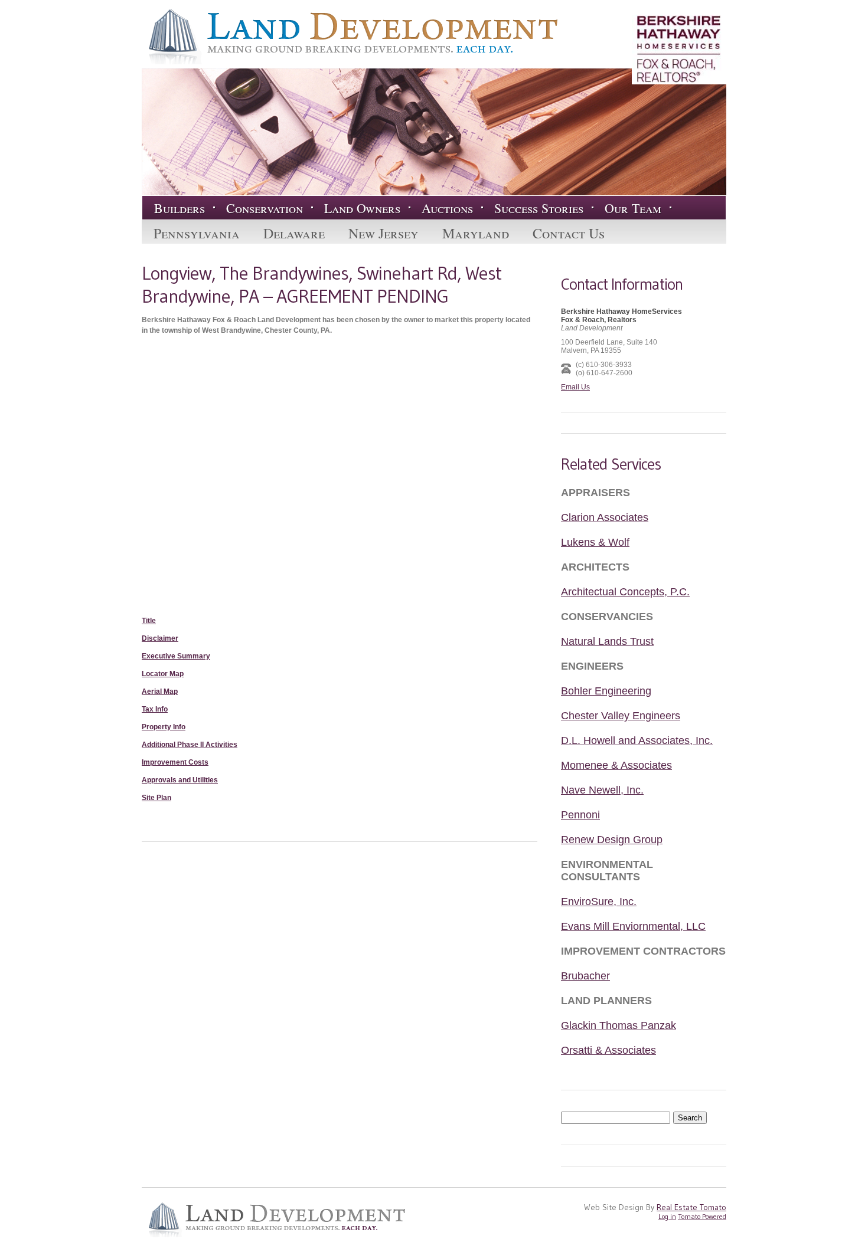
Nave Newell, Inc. (602, 790)
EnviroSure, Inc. (599, 901)
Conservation (264, 208)
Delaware (294, 233)
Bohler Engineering (606, 691)
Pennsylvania (197, 233)
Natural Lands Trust (607, 641)
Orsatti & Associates (608, 1050)
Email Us (575, 387)
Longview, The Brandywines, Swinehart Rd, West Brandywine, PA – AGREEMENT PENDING (321, 284)
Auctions (447, 208)
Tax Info (155, 709)
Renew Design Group (612, 839)
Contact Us (569, 233)
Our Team (633, 208)
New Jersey (383, 233)
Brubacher (585, 976)
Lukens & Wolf (595, 542)
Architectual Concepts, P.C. (625, 592)
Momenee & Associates (616, 765)
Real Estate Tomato (691, 1207)
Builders (179, 208)
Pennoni (580, 815)
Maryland (475, 233)
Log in (667, 1216)
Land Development (349, 36)
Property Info (163, 727)
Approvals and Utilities (180, 780)
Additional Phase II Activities (189, 744)
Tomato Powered (702, 1216)
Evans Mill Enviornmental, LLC (633, 926)
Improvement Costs (175, 762)
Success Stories (538, 208)
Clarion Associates (604, 517)
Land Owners (362, 208)
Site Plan (156, 798)
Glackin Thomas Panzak (618, 1025)
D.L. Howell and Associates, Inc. (637, 740)
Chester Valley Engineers (620, 716)
